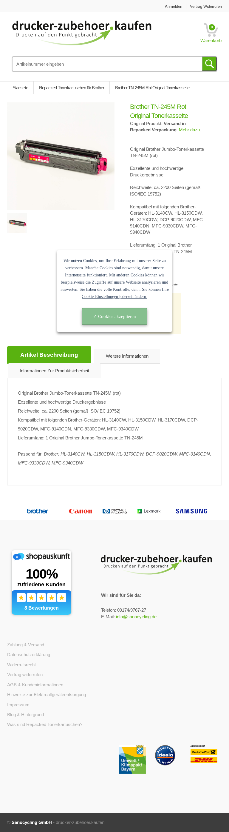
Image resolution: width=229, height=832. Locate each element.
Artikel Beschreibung (49, 355)
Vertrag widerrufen (206, 6)
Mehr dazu (189, 129)
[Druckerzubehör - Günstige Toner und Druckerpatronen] (96, 32)
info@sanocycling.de (136, 616)
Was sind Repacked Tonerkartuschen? (44, 724)
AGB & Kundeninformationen (35, 684)
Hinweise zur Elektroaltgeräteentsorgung (46, 694)
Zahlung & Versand (25, 644)
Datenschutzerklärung (28, 654)
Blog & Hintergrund (25, 714)
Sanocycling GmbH (32, 822)
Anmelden (173, 6)
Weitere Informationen (127, 356)
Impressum (18, 704)
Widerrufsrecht (21, 664)
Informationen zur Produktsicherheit (54, 370)
